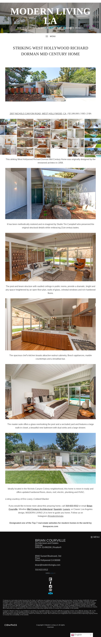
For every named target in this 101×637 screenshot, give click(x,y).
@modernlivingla (55, 516)
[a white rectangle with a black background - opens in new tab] (50, 583)
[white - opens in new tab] (50, 586)
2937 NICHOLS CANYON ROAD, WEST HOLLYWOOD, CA (38, 114)
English (78, 635)
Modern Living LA (50, 16)
